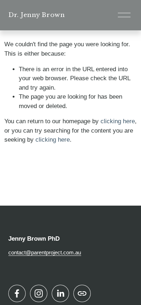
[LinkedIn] (60, 293)
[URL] (82, 293)
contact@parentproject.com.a (43, 252)
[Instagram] (38, 293)
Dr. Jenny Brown (36, 15)
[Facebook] (17, 293)
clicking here (118, 121)
